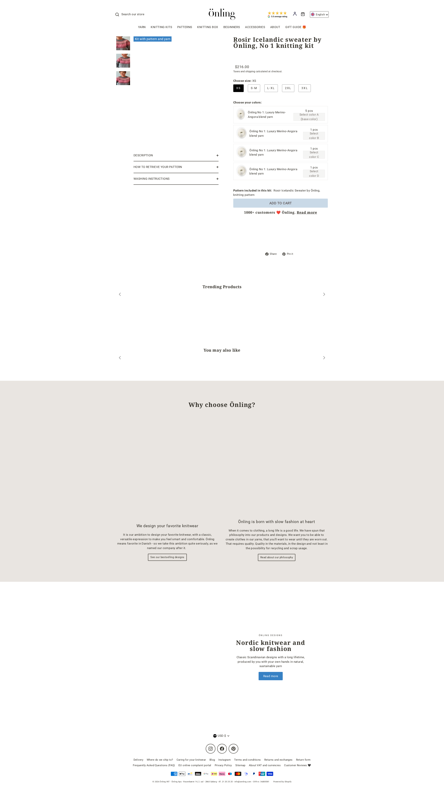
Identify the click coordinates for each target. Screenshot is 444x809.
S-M (254, 88)
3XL (304, 88)
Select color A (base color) (309, 117)
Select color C (314, 155)
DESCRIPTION (143, 155)
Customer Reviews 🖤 (297, 765)
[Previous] (119, 295)
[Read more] (176, 657)
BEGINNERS (231, 27)
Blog (212, 759)
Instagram (224, 759)
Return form (303, 759)
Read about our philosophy (276, 557)
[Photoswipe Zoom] (176, 92)
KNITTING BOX (207, 27)
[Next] (324, 295)
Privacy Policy (223, 765)
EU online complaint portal (194, 765)
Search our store (132, 14)
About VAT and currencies (265, 765)
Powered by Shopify (282, 782)
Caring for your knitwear (191, 759)
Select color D (314, 173)
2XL (288, 88)
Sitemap (240, 765)
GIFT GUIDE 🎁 (295, 27)
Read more (307, 212)
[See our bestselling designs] (167, 469)
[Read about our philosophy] (276, 466)
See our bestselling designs (167, 557)
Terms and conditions (247, 759)
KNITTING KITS (161, 27)
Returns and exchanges (278, 759)
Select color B (314, 136)
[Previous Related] (119, 358)
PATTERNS (184, 27)
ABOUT (275, 27)
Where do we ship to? (160, 759)
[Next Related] (324, 358)
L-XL (271, 88)
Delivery (138, 759)
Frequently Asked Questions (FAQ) (154, 765)
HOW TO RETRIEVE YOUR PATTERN (158, 167)
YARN (142, 27)
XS (238, 88)
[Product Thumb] (123, 43)
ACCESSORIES (255, 27)
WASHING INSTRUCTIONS (152, 178)
